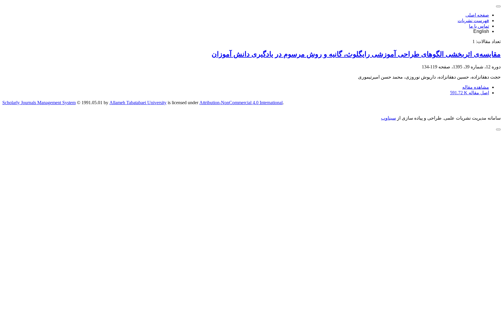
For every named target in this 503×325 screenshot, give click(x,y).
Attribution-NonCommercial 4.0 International (241, 102)
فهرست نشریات (473, 20)
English (481, 31)
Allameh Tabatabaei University (138, 102)
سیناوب (388, 118)
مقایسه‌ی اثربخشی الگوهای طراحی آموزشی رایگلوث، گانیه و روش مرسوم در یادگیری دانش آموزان (356, 54)
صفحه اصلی (477, 15)
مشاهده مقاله (475, 87)
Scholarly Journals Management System (39, 102)
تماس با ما (479, 26)
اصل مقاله (469, 92)
